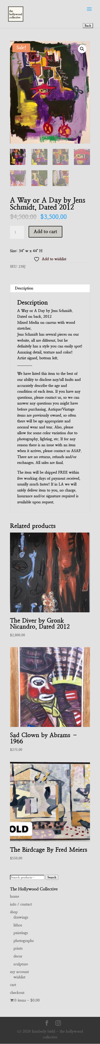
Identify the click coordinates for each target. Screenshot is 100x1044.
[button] (82, 49)
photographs (23, 940)
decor (17, 956)
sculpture (20, 964)
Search (51, 877)
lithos (17, 925)
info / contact (21, 904)
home (14, 896)
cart (13, 985)
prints (18, 948)
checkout (17, 992)
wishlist (19, 977)
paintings (20, 933)
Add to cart (45, 231)
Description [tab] (24, 288)
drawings (20, 917)
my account (19, 972)
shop (14, 912)
